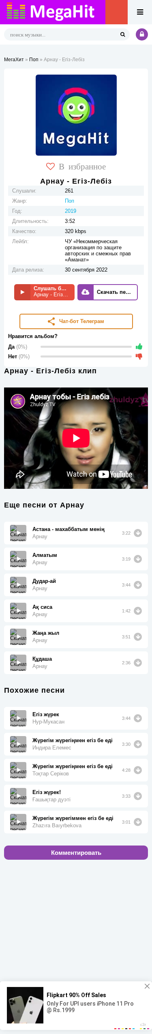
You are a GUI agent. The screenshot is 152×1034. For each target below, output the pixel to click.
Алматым (44, 555)
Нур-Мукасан (48, 722)
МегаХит (14, 59)
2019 (70, 211)
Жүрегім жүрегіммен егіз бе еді (72, 818)
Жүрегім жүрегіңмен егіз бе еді (72, 740)
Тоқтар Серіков (50, 774)
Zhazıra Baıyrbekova (56, 825)
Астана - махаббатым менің (68, 529)
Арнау (39, 536)
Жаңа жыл (45, 633)
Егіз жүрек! (46, 792)
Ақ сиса (42, 607)
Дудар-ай (44, 581)
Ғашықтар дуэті (51, 799)
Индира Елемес (51, 748)
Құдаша (42, 659)
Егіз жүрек (45, 714)
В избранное (82, 166)
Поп (34, 59)
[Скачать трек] (138, 533)
